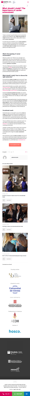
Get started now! (21, 139)
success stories (13, 90)
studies (10, 67)
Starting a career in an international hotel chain (12, 226)
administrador (15, 157)
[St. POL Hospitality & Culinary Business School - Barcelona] (8, 2)
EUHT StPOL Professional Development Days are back (14, 255)
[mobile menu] (28, 2)
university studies (6, 87)
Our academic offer (15, 144)
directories (5, 123)
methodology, (5, 90)
